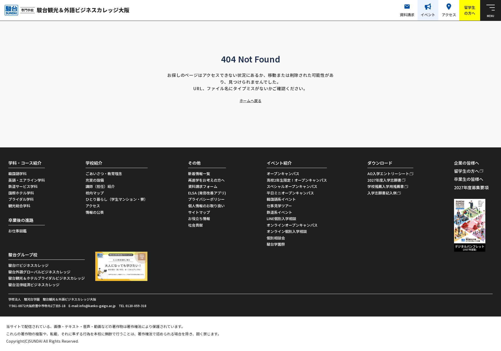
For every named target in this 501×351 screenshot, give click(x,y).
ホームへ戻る (250, 100)
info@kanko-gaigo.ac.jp (97, 306)
